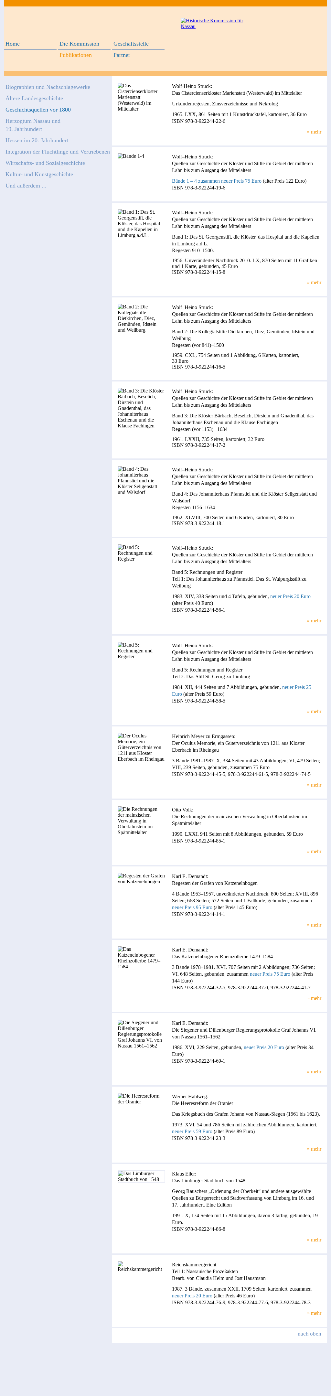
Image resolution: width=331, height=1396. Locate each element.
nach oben (309, 1334)
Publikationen (75, 55)
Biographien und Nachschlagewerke (47, 87)
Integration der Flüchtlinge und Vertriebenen (57, 151)
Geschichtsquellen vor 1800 (38, 109)
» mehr (314, 131)
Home (12, 43)
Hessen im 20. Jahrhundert (36, 140)
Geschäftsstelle (131, 43)
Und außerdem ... (26, 185)
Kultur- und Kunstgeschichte (39, 174)
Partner (121, 55)
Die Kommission (79, 43)
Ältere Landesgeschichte (34, 98)
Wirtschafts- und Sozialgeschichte (45, 163)
